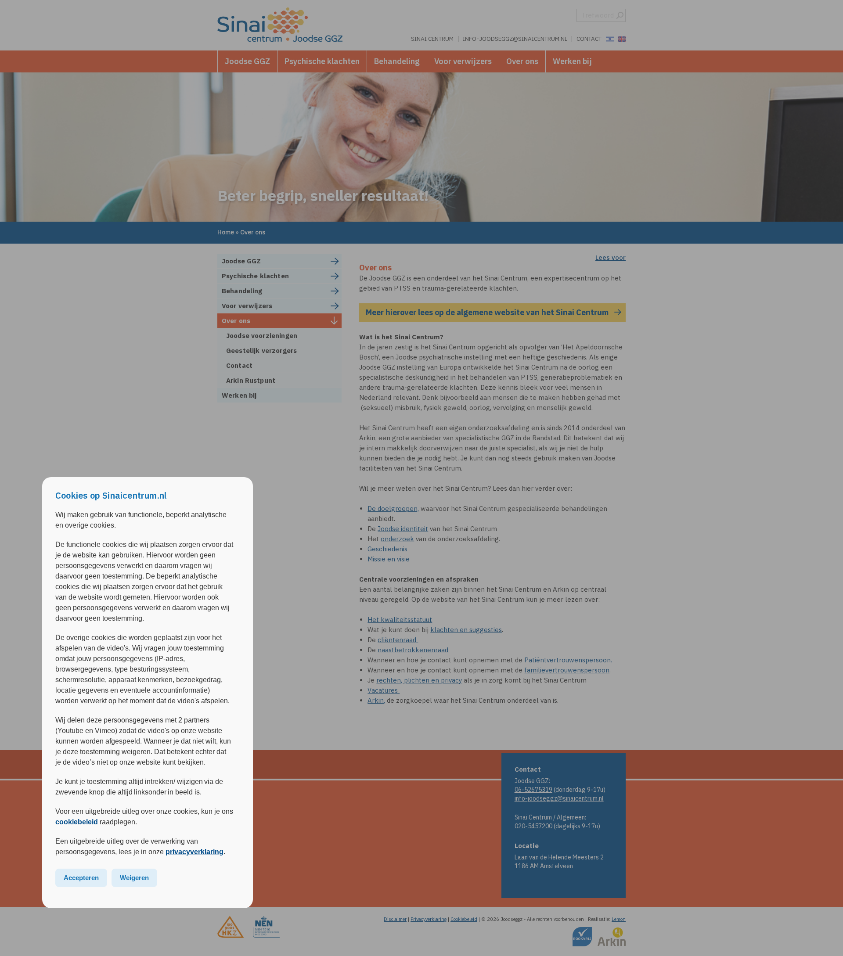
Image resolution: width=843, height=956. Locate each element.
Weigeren (134, 877)
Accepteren (81, 877)
